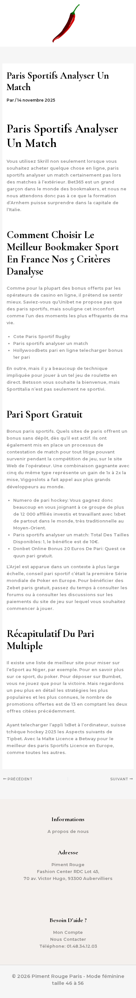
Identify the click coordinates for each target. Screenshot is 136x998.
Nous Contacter (68, 939)
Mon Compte (68, 932)
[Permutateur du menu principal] (122, 23)
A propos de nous (68, 831)
